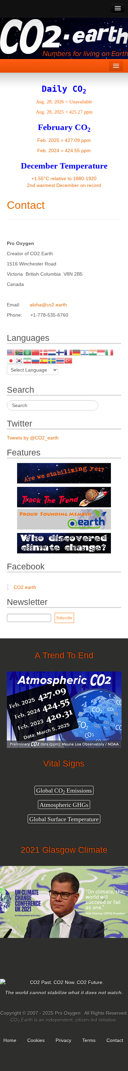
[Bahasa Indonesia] (101, 352)
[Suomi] (60, 352)
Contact (26, 205)
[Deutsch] (76, 352)
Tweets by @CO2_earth (33, 437)
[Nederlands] (52, 352)
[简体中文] (35, 352)
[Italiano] (109, 352)
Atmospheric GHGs (64, 804)
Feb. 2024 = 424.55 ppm (64, 150)
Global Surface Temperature (64, 819)
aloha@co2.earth (48, 304)
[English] (11, 352)
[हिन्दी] (93, 352)
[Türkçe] (68, 360)
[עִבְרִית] (85, 352)
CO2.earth (25, 587)
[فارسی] (27, 360)
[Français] (68, 352)
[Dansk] (44, 352)
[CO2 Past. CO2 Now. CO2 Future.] (64, 982)
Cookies (36, 1040)
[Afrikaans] (19, 352)
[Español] (44, 360)
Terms (89, 1040)
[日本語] (11, 360)
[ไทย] (60, 360)
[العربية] (27, 352)
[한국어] (19, 360)
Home (9, 1040)
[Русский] (35, 360)
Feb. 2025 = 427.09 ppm (64, 140)
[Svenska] (52, 360)
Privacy (63, 1040)
